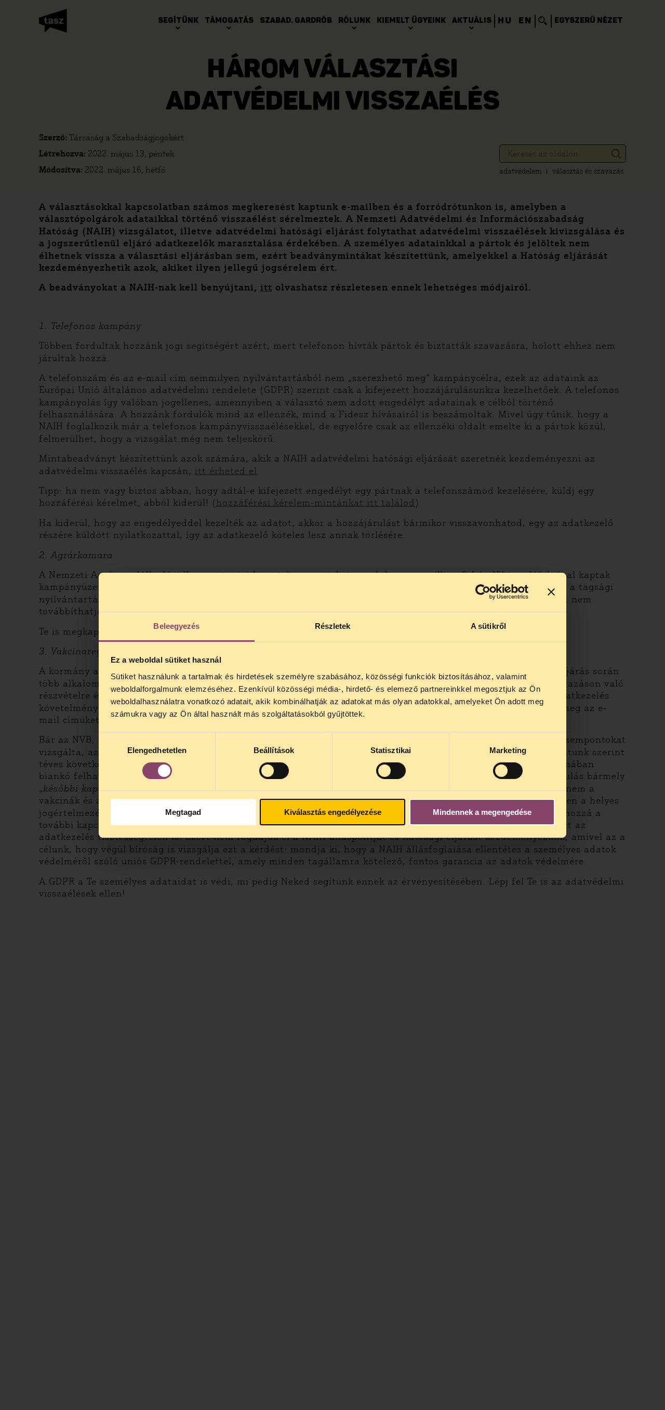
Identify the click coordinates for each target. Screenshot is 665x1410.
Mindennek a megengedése (482, 812)
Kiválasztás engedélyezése (332, 812)
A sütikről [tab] (488, 625)
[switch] (274, 770)
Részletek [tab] (333, 625)
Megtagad (183, 812)
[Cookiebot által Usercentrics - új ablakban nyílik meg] (482, 592)
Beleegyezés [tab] (176, 625)
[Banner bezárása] (551, 592)
